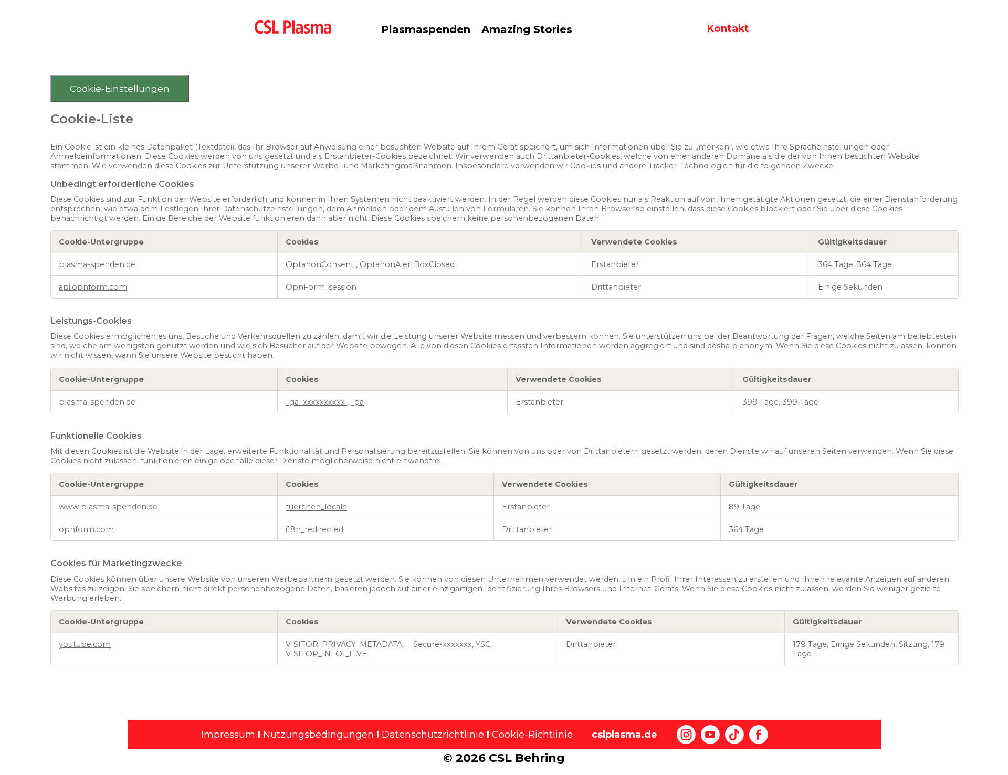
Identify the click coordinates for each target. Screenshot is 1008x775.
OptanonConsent (321, 264)
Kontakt (728, 29)
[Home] (297, 26)
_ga (357, 402)
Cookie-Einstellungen (120, 88)
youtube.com (85, 644)
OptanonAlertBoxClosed (407, 264)
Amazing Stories (526, 29)
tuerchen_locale (316, 507)
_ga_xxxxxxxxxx (316, 402)
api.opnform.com (93, 287)
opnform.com (86, 529)
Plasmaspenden (425, 29)
